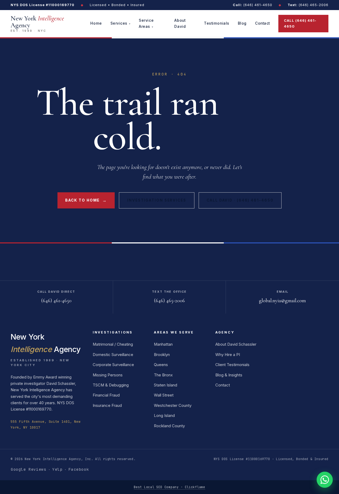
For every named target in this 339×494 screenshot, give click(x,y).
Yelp (57, 469)
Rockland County (169, 426)
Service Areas (146, 23)
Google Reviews (28, 469)
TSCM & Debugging (111, 385)
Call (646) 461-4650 (300, 23)
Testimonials (216, 23)
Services (118, 23)
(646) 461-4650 (252, 5)
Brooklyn (162, 354)
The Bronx (163, 375)
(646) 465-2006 (308, 5)
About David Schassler (235, 344)
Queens (161, 364)
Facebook (78, 469)
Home (96, 23)
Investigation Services (156, 200)
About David (180, 23)
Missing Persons (108, 375)
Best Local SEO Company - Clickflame (169, 487)
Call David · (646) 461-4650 (240, 200)
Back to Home (86, 200)
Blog (242, 23)
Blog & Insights (228, 375)
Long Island (164, 415)
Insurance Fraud (107, 405)
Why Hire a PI (227, 354)
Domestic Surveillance (113, 354)
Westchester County (172, 405)
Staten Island (165, 385)
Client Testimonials (232, 364)
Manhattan (163, 344)
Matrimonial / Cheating (113, 344)
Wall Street (163, 395)
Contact (262, 23)
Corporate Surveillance (113, 364)
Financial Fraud (106, 395)
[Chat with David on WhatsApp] (325, 480)
